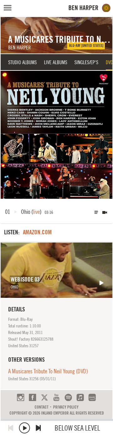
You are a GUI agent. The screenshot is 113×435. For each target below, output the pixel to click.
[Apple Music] (80, 397)
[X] (44, 397)
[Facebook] (32, 397)
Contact (41, 407)
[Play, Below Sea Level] (24, 427)
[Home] (89, 8)
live (36, 211)
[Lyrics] (96, 212)
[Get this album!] (56, 134)
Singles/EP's (86, 62)
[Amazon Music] (92, 397)
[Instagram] (20, 397)
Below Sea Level (77, 428)
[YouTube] (56, 397)
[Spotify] (68, 397)
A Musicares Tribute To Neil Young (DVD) (48, 371)
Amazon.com (37, 232)
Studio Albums (22, 62)
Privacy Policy (65, 407)
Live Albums (55, 62)
